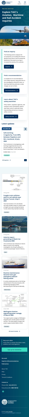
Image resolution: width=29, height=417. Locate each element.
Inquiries (8, 67)
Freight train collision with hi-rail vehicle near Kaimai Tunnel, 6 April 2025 (12, 198)
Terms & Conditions (7, 377)
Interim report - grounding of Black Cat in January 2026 (12, 239)
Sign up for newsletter (14, 349)
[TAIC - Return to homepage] (14, 400)
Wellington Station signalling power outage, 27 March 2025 (13, 313)
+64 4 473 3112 (13, 385)
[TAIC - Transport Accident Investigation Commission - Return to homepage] (7, 3)
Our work (4, 358)
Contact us (5, 382)
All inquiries (6, 160)
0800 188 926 (14, 388)
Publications (5, 364)
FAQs (3, 371)
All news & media (14, 331)
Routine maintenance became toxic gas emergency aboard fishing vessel (11, 275)
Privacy (3, 374)
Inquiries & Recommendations (10, 361)
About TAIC (5, 369)
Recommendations (11, 91)
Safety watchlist (11, 116)
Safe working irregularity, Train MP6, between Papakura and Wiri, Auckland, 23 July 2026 (12, 137)
